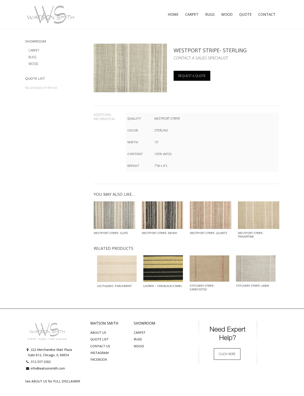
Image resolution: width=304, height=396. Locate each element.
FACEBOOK (98, 359)
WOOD (33, 64)
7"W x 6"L (160, 166)
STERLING (161, 130)
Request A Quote (192, 76)
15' (156, 142)
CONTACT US (100, 346)
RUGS (32, 57)
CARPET (33, 50)
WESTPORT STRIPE (167, 118)
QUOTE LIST (99, 339)
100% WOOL (163, 154)
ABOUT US (98, 332)
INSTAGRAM (99, 353)
